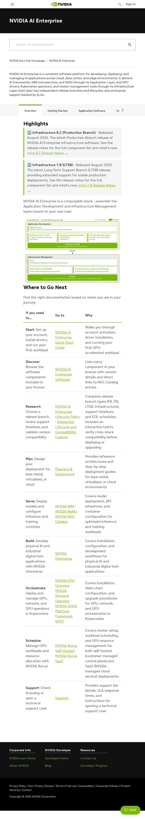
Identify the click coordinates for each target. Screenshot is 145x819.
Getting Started (57, 110)
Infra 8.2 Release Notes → (47, 153)
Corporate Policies (107, 786)
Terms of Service (66, 786)
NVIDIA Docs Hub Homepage (27, 60)
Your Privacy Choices (40, 786)
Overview (30, 110)
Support (61, 698)
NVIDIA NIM (64, 506)
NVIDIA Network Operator (62, 596)
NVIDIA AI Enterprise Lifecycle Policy (67, 411)
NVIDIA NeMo (66, 511)
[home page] (61, 4)
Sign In (131, 4)
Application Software (92, 110)
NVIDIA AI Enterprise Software (63, 374)
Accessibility (86, 786)
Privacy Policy (18, 786)
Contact (27, 790)
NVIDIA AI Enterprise (62, 60)
